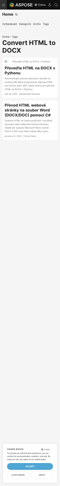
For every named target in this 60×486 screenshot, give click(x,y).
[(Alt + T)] (16, 14)
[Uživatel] (49, 5)
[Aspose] (21, 5)
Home (7, 14)
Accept (30, 466)
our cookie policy (38, 459)
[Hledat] (56, 5)
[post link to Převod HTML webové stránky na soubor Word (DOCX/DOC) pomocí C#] (30, 120)
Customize (18, 475)
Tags (15, 36)
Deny (42, 475)
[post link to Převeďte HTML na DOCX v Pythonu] (30, 78)
